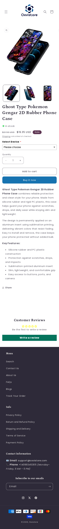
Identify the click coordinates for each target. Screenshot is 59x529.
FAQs (9, 382)
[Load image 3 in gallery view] (47, 93)
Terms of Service (16, 435)
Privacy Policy (13, 415)
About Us (11, 375)
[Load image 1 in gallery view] (11, 93)
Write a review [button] (29, 337)
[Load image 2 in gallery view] (29, 93)
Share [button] (8, 287)
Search (10, 361)
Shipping (6, 136)
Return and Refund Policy (20, 421)
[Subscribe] (49, 486)
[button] (6, 12)
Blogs (9, 389)
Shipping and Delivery (18, 428)
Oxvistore (33, 522)
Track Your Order (16, 395)
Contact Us (12, 368)
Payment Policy (15, 442)
